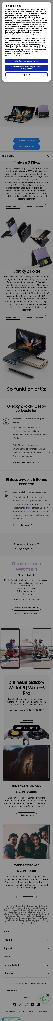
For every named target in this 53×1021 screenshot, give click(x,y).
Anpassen (26, 75)
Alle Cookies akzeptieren (26, 61)
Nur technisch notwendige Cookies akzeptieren (27, 68)
